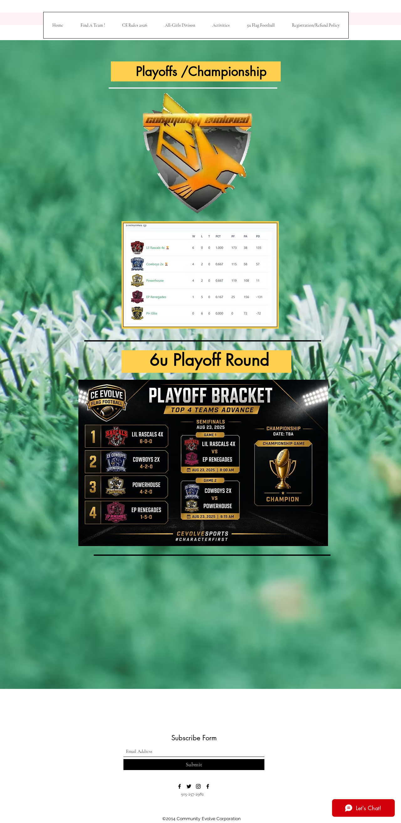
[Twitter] (189, 786)
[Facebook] (179, 786)
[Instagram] (198, 786)
